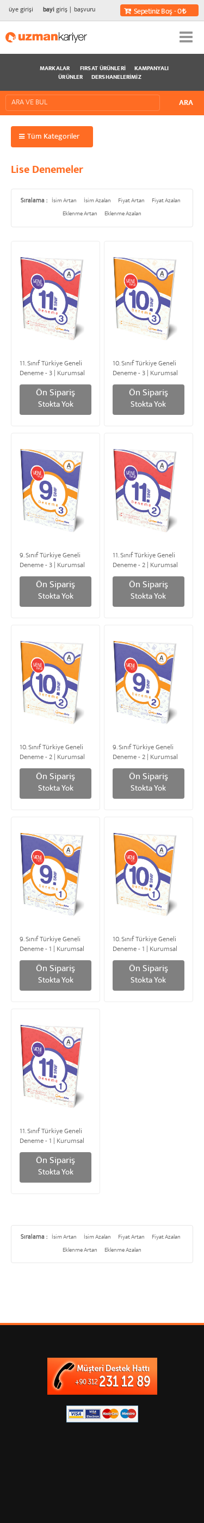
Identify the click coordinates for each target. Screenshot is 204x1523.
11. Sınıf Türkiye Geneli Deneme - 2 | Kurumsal (145, 559)
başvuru (84, 10)
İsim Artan (64, 201)
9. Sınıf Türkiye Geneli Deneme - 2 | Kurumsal (145, 751)
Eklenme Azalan (122, 214)
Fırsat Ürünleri (103, 69)
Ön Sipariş (55, 399)
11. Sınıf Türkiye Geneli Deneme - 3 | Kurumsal (52, 367)
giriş (55, 10)
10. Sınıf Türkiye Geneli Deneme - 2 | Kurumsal (52, 751)
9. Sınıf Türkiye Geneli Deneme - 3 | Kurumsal (52, 559)
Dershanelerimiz (116, 77)
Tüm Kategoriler (53, 137)
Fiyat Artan (131, 201)
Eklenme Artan (80, 214)
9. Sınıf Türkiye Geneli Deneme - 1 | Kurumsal (52, 943)
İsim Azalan (97, 201)
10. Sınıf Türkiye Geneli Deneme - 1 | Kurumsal (145, 943)
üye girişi (21, 10)
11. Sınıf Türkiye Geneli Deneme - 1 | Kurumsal (52, 1135)
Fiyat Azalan (166, 201)
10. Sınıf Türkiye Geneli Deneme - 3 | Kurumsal (145, 367)
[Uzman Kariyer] (46, 37)
